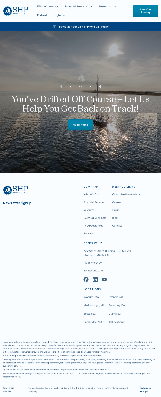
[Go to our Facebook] (86, 279)
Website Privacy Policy (64, 388)
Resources (105, 6)
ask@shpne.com (93, 271)
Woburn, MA (91, 297)
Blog (115, 218)
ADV (107, 388)
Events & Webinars (94, 218)
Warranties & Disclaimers (40, 388)
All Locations (116, 322)
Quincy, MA (115, 314)
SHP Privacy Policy (86, 388)
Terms (100, 388)
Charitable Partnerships (126, 195)
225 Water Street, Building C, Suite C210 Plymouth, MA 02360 (107, 253)
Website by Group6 (145, 390)
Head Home (80, 125)
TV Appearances (93, 226)
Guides (116, 210)
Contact (117, 226)
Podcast (42, 15)
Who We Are (45, 6)
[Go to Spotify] (104, 279)
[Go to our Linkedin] (95, 279)
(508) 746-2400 (92, 263)
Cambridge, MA (92, 322)
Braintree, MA (116, 306)
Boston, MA (90, 314)
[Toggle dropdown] (56, 6)
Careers (116, 203)
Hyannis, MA (116, 297)
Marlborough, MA (94, 306)
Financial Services (76, 6)
